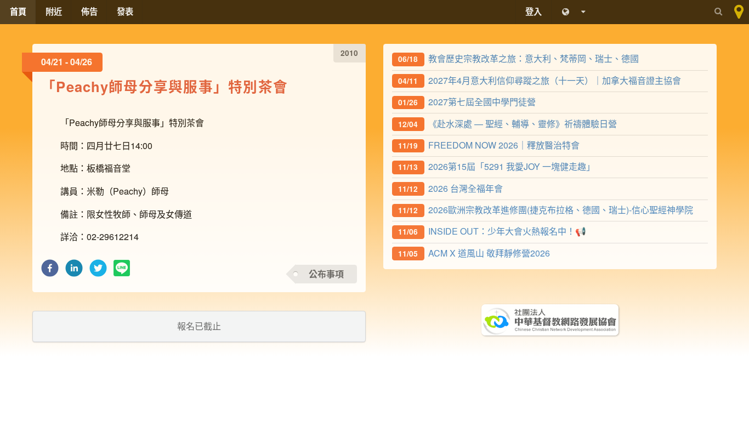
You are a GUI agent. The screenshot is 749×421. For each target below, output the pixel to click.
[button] (50, 271)
